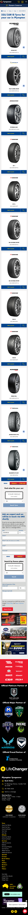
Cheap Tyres (5, 880)
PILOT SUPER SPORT (14, 88)
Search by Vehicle (6, 825)
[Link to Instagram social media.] (15, 911)
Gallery (4, 863)
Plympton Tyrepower (15, 5)
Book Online (6, 858)
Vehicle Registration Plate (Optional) (8, 585)
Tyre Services (5, 848)
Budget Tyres (5, 878)
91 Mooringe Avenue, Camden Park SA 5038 (15, 785)
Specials (4, 854)
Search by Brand (6, 829)
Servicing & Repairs (7, 847)
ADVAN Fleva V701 (14, 434)
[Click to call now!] (18, 2)
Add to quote (10, 56)
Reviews (4, 865)
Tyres (3, 823)
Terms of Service (20, 603)
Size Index (4, 874)
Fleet (3, 860)
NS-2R (14, 357)
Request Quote (7, 609)
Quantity (21, 530)
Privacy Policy (9, 603)
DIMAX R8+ (14, 396)
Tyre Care (4, 831)
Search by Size (6, 827)
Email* (4, 545)
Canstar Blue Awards (7, 876)
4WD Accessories (6, 843)
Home (4, 11)
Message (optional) (7, 591)
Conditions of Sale (20, 907)
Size (3, 530)
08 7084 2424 (9, 789)
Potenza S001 (14, 127)
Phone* (10, 540)
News (3, 867)
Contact (4, 856)
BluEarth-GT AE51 (14, 473)
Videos (4, 869)
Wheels (4, 835)
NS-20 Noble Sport (14, 242)
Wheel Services (6, 850)
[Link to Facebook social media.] (12, 911)
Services (4, 841)
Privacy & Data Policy (10, 907)
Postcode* (5, 550)
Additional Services (7, 852)
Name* (4, 535)
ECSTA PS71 (14, 50)
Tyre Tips (4, 833)
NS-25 (14, 319)
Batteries (4, 845)
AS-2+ (14, 204)
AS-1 (14, 165)
